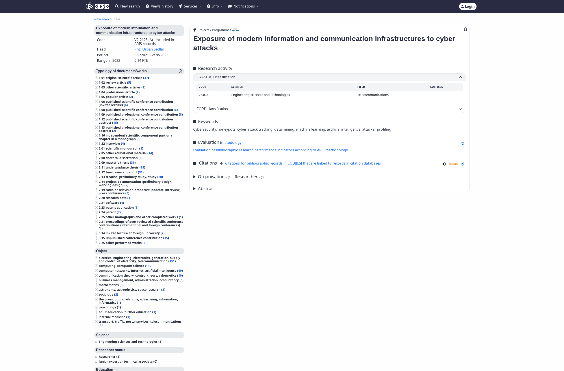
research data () (118, 198)
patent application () (122, 207)
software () (115, 202)
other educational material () (129, 153)
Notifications (244, 6)
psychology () (110, 307)
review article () (118, 82)
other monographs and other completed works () (144, 217)
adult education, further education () (127, 312)
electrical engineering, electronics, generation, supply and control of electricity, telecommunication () (139, 259)
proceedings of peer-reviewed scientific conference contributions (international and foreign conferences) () (141, 224)
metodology (231, 142)
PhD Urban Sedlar (149, 49)
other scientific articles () (125, 87)
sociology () (108, 294)
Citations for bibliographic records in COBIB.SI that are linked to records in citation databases (303, 163)
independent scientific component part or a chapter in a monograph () (135, 137)
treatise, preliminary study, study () (134, 177)
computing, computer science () (125, 266)
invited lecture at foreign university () (135, 233)
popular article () (119, 97)
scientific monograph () (124, 148)
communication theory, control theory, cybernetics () (141, 275)
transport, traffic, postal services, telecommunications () (140, 323)
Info (215, 6)
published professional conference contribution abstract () (138, 129)
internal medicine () (114, 317)
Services (191, 6)
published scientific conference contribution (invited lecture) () (136, 103)
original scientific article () (127, 78)
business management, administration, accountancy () (141, 280)
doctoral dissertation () (124, 158)
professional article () (123, 92)
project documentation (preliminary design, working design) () (136, 183)
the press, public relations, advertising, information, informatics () (138, 301)
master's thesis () (121, 162)
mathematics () (111, 285)
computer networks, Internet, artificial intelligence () (141, 270)
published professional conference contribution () (144, 114)
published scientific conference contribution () (143, 110)
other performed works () (126, 243)
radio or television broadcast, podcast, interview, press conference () (139, 191)
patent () (113, 212)
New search (129, 6)
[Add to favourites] (465, 29)
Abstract (206, 188)
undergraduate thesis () (125, 167)
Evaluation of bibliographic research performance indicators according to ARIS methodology (270, 150)
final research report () (125, 172)
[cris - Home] (97, 6)
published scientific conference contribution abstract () (136, 121)
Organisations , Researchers (231, 177)
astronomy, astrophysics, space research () (132, 289)
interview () (115, 143)
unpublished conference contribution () (137, 238)
